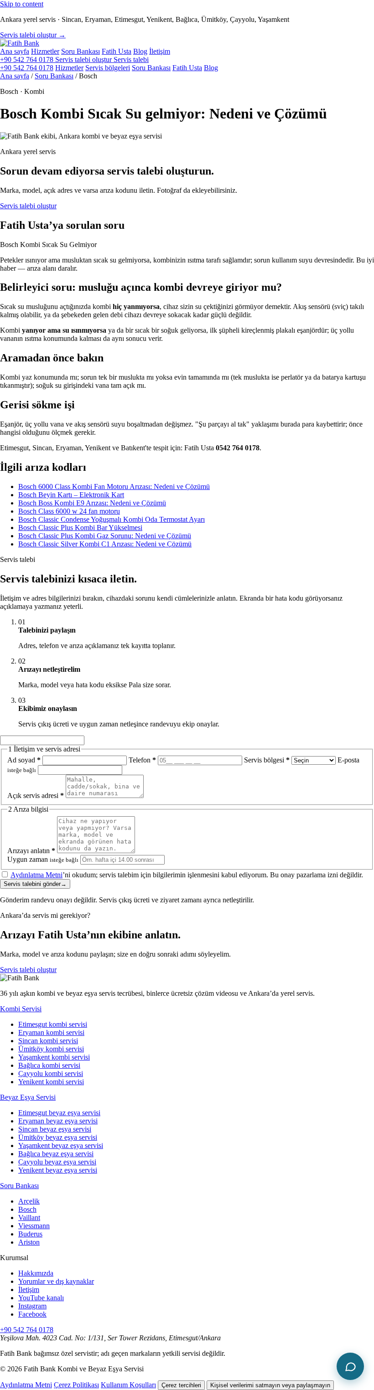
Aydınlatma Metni (36, 875)
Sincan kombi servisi (48, 1041)
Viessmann (34, 1226)
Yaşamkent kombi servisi (54, 1057)
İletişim (159, 51)
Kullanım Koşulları (128, 1385)
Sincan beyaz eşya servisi (54, 1129)
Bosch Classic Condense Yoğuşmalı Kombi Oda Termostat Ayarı (111, 519)
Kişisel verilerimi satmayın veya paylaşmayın (270, 1385)
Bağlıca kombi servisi (49, 1065)
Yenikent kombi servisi (51, 1082)
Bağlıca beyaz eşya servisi (56, 1154)
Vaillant (29, 1217)
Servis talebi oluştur (28, 206)
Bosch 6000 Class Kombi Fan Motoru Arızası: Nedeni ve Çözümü (114, 486)
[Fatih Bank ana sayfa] (19, 43)
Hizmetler (45, 51)
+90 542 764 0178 (27, 59)
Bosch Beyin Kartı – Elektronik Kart (71, 495)
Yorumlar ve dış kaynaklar (56, 1281)
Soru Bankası (80, 51)
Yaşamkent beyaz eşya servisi (60, 1145)
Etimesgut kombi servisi (52, 1024)
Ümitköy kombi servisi (51, 1049)
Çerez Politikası (76, 1385)
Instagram (32, 1306)
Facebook (32, 1314)
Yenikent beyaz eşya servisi (57, 1170)
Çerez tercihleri (181, 1385)
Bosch (27, 1209)
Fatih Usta (116, 51)
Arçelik (29, 1201)
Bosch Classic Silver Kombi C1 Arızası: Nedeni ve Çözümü (105, 544)
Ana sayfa (14, 51)
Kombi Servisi (21, 1009)
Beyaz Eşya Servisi (28, 1097)
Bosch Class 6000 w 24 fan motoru (69, 511)
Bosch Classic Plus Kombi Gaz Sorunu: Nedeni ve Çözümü (104, 536)
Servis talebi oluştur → (33, 35)
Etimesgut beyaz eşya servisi (59, 1113)
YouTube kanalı (41, 1298)
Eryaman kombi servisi (51, 1032)
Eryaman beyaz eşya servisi (58, 1121)
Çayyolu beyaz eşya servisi (57, 1162)
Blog (140, 51)
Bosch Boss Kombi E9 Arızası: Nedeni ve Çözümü (92, 503)
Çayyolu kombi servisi (50, 1073)
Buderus (30, 1234)
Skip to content (21, 4)
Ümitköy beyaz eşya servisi (57, 1137)
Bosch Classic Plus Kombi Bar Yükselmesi (80, 527)
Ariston (29, 1242)
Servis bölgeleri (107, 68)
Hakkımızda (35, 1273)
